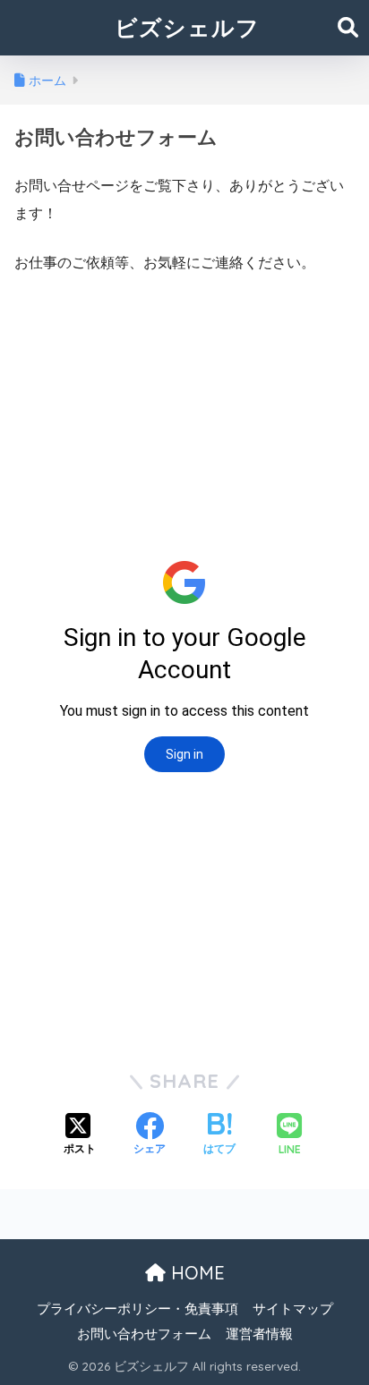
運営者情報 (259, 1334)
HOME (195, 1273)
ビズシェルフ (187, 27)
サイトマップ (293, 1309)
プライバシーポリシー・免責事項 (137, 1309)
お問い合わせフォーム (144, 1334)
